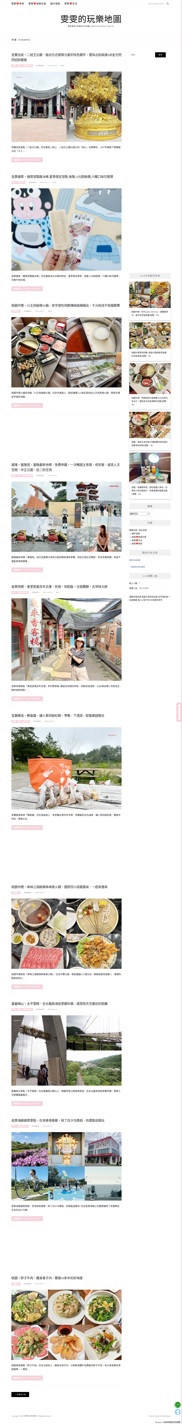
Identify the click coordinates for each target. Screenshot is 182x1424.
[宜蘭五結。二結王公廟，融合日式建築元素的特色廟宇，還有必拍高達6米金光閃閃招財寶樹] (66, 106)
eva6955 (40, 65)
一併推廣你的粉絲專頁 (137, 567)
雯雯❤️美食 (17, 3)
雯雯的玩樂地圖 (91, 19)
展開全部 (133, 530)
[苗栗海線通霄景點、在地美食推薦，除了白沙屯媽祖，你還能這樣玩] (66, 1166)
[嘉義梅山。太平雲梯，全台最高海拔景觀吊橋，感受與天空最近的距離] (66, 1050)
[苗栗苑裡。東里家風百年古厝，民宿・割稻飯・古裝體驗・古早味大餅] (66, 639)
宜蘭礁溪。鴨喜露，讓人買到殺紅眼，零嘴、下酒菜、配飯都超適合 (57, 715)
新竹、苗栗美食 (18, 182)
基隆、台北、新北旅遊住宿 (22, 475)
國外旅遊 (55, 3)
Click (179, 712)
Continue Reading (31, 160)
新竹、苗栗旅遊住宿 (20, 592)
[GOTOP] (178, 1411)
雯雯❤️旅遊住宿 (37, 3)
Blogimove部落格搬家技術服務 (168, 1422)
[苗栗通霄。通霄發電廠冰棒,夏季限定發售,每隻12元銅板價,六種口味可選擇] (66, 229)
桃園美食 (16, 311)
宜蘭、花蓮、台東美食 (20, 721)
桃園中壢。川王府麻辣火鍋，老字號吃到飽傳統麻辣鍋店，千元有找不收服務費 (65, 305)
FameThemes (166, 1416)
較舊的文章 (21, 1394)
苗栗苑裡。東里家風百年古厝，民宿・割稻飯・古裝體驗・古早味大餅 (59, 587)
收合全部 (143, 530)
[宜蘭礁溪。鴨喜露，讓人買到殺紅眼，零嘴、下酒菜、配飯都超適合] (66, 768)
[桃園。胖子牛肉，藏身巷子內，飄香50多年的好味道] (66, 1325)
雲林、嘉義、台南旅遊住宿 (22, 1009)
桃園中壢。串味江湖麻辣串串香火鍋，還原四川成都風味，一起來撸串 (59, 887)
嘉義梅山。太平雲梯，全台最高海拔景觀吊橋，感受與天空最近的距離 (59, 1004)
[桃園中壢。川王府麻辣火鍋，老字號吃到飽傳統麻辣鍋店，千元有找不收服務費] (66, 352)
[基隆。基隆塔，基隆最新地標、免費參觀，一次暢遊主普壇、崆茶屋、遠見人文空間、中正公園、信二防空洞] (66, 517)
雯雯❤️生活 (70, 3)
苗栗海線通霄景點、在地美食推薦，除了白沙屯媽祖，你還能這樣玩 (57, 1120)
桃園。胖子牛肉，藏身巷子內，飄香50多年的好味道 (47, 1278)
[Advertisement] (66, 439)
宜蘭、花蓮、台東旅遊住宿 (22, 65)
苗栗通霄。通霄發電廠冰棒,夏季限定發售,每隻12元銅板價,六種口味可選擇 (62, 177)
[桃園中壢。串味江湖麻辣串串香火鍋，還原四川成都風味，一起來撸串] (66, 933)
